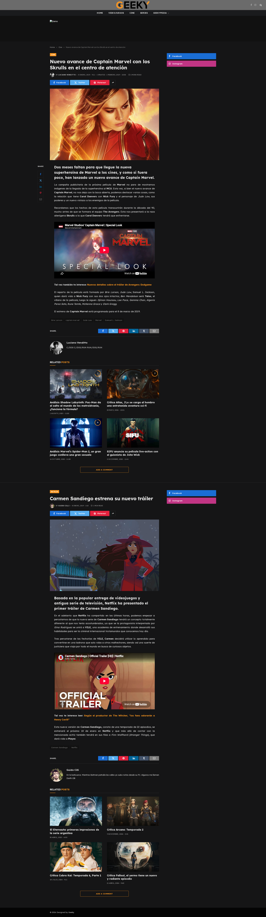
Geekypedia (160, 13)
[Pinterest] (40, 193)
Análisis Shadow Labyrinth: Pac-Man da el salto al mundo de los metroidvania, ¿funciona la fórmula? (75, 406)
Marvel (98, 320)
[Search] (260, 5)
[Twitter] (40, 180)
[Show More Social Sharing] (113, 82)
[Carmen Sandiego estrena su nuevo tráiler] (104, 555)
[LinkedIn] (40, 187)
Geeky (71, 912)
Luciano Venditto (67, 75)
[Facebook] (40, 174)
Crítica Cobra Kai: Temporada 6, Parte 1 (75, 875)
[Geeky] (133, 5)
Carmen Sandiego (59, 747)
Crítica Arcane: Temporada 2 (125, 829)
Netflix (54, 492)
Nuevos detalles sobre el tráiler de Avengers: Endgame (119, 284)
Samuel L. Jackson (113, 320)
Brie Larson (56, 320)
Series (144, 13)
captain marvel (72, 320)
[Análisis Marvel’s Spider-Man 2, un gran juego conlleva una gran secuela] (76, 433)
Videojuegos (116, 13)
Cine (132, 13)
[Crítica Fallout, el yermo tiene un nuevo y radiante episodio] (133, 857)
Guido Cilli (63, 506)
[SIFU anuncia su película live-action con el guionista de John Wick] (133, 433)
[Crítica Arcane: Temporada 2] (133, 811)
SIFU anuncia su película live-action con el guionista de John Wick (132, 453)
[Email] (40, 199)
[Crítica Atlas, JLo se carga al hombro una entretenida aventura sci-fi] (133, 384)
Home (100, 13)
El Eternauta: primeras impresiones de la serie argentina (74, 831)
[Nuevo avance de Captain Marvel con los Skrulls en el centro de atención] (104, 124)
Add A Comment (104, 470)
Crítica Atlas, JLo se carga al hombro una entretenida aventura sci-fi (131, 404)
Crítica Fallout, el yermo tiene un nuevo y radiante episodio (132, 877)
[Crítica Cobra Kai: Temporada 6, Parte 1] (76, 857)
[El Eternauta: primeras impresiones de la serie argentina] (76, 811)
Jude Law (87, 320)
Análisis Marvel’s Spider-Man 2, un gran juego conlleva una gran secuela (75, 453)
